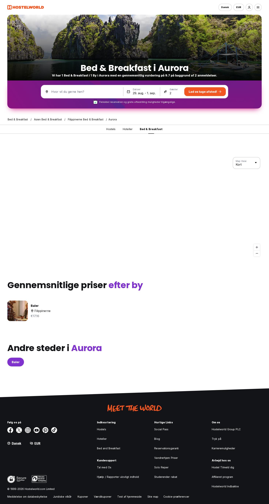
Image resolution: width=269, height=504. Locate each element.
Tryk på (216, 438)
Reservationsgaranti (166, 448)
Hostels (101, 429)
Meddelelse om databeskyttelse (27, 496)
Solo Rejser (161, 467)
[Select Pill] (249, 7)
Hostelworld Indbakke (225, 486)
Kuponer (83, 496)
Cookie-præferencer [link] (176, 496)
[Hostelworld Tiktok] (54, 430)
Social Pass (161, 429)
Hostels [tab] (110, 129)
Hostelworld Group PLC (226, 429)
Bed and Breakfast (108, 448)
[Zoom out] (257, 253)
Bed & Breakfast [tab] (151, 129)
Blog (157, 438)
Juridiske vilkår (62, 496)
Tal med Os (104, 467)
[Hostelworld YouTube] (37, 430)
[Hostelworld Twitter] (19, 430)
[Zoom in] (257, 247)
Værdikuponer (102, 496)
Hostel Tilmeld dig (223, 467)
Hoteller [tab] (127, 129)
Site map (152, 496)
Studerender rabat (165, 476)
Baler (16, 362)
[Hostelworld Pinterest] (45, 430)
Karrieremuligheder (223, 448)
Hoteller (102, 438)
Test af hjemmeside (129, 496)
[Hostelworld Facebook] (10, 430)
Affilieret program (222, 476)
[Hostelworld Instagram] (28, 430)
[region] (134, 207)
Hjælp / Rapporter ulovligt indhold (118, 476)
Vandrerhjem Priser (166, 457)
